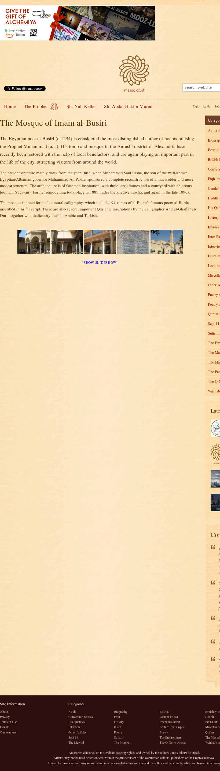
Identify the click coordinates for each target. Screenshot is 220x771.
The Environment (171, 737)
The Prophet (36, 106)
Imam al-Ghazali (170, 722)
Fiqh (196, 106)
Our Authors (8, 732)
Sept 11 (73, 737)
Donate (4, 727)
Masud (134, 73)
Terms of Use (8, 722)
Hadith (209, 716)
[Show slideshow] (100, 262)
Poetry (118, 732)
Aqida (206, 106)
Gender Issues (169, 716)
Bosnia (164, 711)
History (119, 722)
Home (10, 106)
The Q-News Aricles (173, 742)
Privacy (5, 716)
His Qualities (76, 722)
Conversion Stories (80, 716)
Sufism (118, 737)
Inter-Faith (211, 722)
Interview (74, 727)
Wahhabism (212, 742)
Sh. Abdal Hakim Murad (128, 106)
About (4, 711)
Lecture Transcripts (172, 727)
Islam (117, 727)
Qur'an (209, 732)
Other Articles (77, 732)
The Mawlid (76, 742)
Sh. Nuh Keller (81, 106)
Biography (120, 711)
